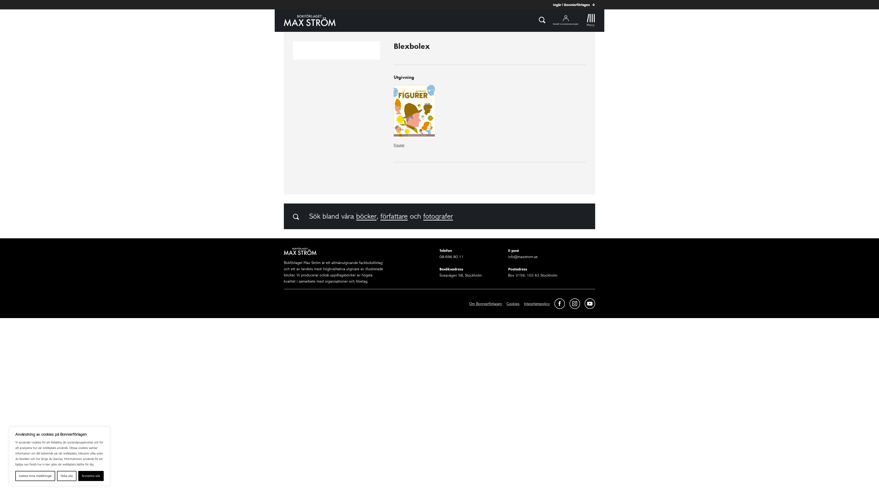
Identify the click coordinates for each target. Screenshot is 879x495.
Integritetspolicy (537, 304)
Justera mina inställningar (35, 476)
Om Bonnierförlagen (485, 304)
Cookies (513, 304)
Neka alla (67, 476)
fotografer (438, 216)
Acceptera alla (91, 476)
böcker (366, 216)
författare (394, 216)
